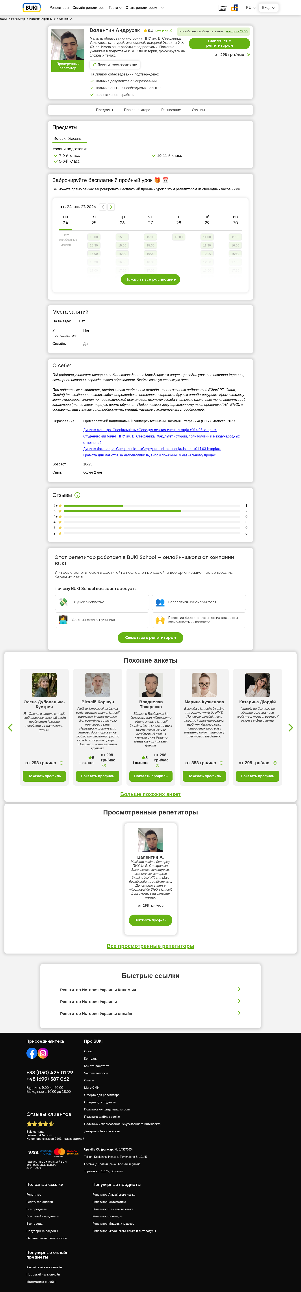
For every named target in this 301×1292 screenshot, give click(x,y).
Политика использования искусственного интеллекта (122, 1124)
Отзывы (89, 1080)
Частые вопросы (96, 1073)
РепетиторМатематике (109, 1202)
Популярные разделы (42, 1231)
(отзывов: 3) (163, 31)
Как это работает (96, 1066)
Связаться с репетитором (219, 43)
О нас (88, 1051)
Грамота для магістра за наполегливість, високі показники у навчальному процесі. (150, 455)
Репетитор (33, 1194)
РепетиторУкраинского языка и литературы (124, 1231)
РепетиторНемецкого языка (113, 1209)
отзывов (48, 1138)
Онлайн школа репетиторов (46, 1238)
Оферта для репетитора (102, 1095)
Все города (34, 1223)
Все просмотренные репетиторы (150, 946)
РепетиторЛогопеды (108, 1216)
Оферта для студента (100, 1102)
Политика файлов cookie (102, 1116)
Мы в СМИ (91, 1087)
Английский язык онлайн (44, 1267)
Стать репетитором (141, 7)
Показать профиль (44, 776)
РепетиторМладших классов (113, 1223)
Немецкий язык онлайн (43, 1274)
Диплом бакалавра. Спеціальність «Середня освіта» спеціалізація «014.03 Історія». (152, 449)
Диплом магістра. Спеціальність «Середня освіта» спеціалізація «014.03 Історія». (150, 430)
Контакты (90, 1058)
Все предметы (36, 1209)
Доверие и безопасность (102, 1131)
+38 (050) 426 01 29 (49, 1072)
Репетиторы (59, 7)
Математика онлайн (41, 1281)
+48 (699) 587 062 (47, 1079)
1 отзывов (86, 763)
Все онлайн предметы (42, 1216)
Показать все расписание (150, 279)
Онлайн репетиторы (88, 7)
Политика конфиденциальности (107, 1109)
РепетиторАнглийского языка (114, 1194)
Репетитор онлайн (39, 1202)
